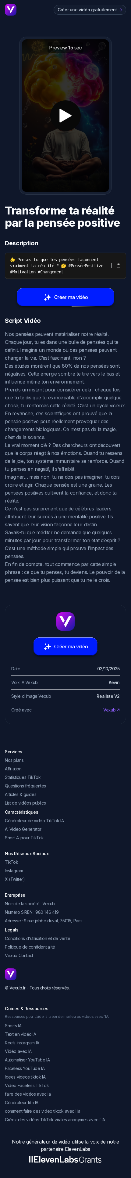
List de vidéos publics (25, 802)
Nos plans (14, 760)
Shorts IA (13, 1025)
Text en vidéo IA (20, 1034)
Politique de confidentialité (30, 946)
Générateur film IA (21, 1102)
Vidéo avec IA (18, 1051)
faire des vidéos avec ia (28, 1094)
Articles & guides (20, 794)
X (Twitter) (15, 879)
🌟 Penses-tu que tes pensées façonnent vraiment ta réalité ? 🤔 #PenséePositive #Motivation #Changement (57, 265)
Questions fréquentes (25, 785)
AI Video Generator (23, 829)
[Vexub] (65, 974)
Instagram (14, 870)
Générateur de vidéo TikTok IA (34, 820)
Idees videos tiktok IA (25, 1076)
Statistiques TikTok (23, 777)
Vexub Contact (19, 955)
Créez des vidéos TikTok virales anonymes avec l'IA (55, 1119)
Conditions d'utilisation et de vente (37, 938)
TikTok (11, 862)
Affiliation (13, 768)
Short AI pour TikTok (24, 837)
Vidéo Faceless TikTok (27, 1085)
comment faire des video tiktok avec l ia (42, 1111)
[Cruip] (10, 10)
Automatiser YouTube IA (27, 1059)
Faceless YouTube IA (24, 1068)
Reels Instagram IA (22, 1042)
